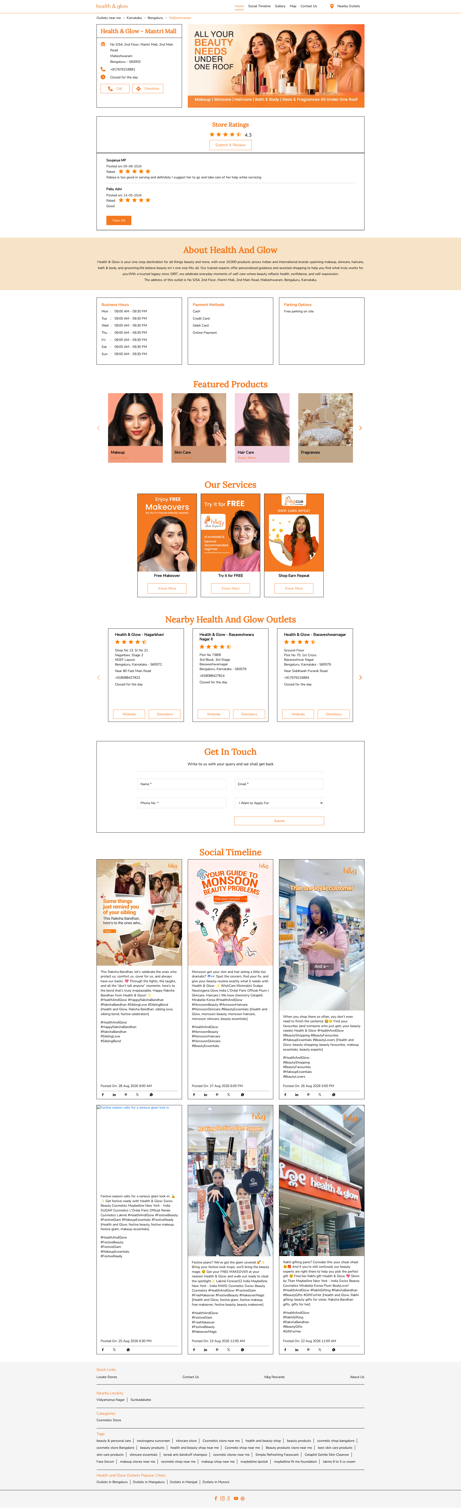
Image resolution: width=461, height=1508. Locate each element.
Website (129, 714)
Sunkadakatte (141, 1400)
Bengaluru (155, 18)
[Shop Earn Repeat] (293, 533)
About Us (357, 1377)
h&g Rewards (274, 1377)
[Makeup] (135, 428)
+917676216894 (296, 677)
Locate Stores (107, 1377)
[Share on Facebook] (104, 1095)
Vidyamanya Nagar (111, 1400)
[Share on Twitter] (138, 1095)
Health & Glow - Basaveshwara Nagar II (227, 637)
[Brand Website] (244, 1499)
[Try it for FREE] (230, 533)
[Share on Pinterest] (127, 1095)
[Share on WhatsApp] (150, 1095)
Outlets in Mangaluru (149, 1482)
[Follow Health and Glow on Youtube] (237, 1499)
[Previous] (99, 428)
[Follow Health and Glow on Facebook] (217, 1499)
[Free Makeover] (167, 533)
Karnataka (134, 18)
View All (118, 220)
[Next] (361, 428)
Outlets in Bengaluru (112, 1482)
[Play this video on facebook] (322, 935)
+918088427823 (127, 677)
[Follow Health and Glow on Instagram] (223, 1499)
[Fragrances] (325, 428)
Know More (120, 458)
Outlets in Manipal (183, 1482)
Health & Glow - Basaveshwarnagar (315, 634)
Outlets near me (109, 18)
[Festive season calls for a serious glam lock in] (139, 1147)
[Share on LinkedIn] (115, 1095)
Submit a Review (230, 145)
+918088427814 (212, 675)
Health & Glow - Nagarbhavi (139, 634)
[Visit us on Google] (230, 1499)
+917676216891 (122, 69)
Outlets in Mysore (215, 1482)
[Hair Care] (262, 428)
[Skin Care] (198, 428)
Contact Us (190, 1377)
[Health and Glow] (112, 6)
